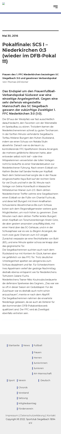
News (26, 345)
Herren (38, 357)
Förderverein (25, 408)
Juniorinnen (40, 363)
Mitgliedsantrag (27, 403)
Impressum (11, 415)
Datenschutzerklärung (32, 415)
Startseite (14, 345)
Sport (11, 380)
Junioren (39, 368)
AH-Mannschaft (43, 373)
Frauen (37, 352)
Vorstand (23, 392)
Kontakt (51, 415)
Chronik (23, 387)
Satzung (23, 398)
